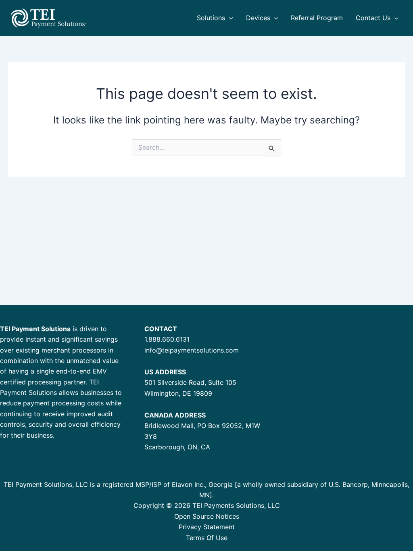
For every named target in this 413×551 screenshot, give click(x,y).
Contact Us (373, 18)
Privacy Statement (207, 527)
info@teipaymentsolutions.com (191, 350)
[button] (229, 18)
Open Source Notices (206, 516)
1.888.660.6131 (167, 339)
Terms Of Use (206, 538)
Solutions (211, 18)
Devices (258, 18)
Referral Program (317, 18)
